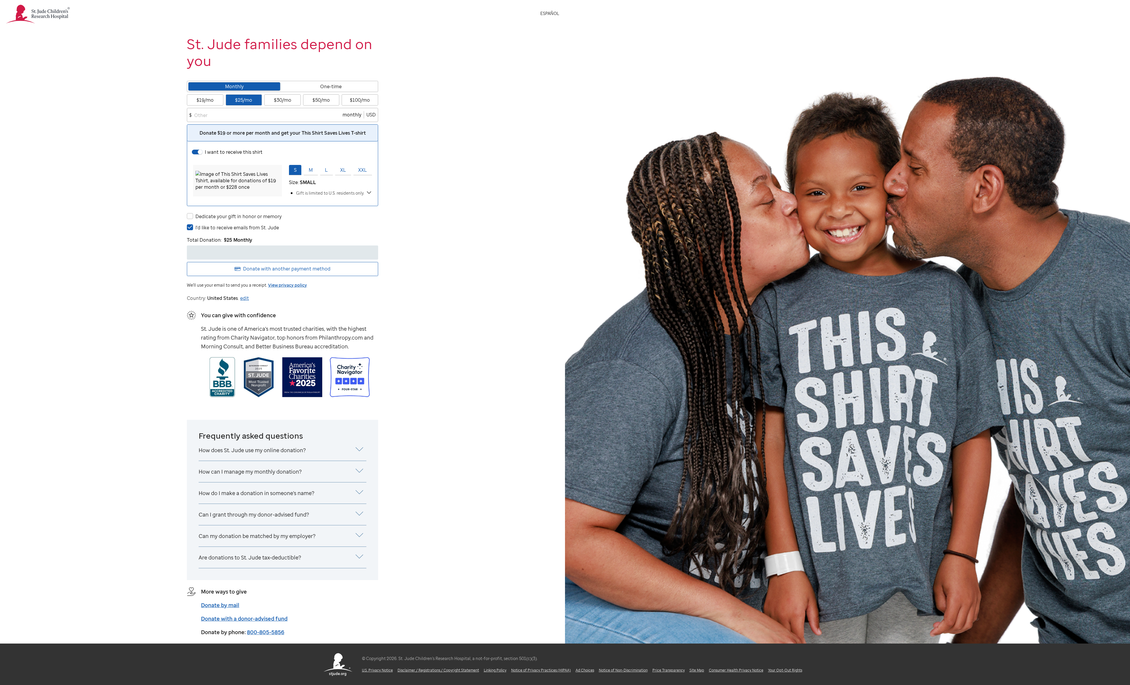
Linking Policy (495, 670)
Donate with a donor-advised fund (244, 618)
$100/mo (360, 100)
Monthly (234, 86)
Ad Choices (585, 670)
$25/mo (243, 100)
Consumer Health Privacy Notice (736, 670)
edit (244, 298)
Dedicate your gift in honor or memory (238, 216)
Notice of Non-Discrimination (623, 670)
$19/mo (205, 100)
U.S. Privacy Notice (377, 670)
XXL (362, 170)
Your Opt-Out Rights (785, 670)
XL (343, 170)
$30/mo (282, 100)
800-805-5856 (265, 632)
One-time (331, 86)
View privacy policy (287, 285)
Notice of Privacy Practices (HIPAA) (541, 670)
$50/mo (321, 100)
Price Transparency (668, 670)
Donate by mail (220, 605)
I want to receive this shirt (233, 152)
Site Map (696, 670)
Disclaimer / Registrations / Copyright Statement (438, 670)
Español (549, 13)
